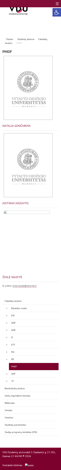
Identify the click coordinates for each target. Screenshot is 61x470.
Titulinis (9, 39)
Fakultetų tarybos (13, 301)
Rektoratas (10, 403)
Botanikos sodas (19, 308)
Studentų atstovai (25, 39)
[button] (57, 12)
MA (12, 352)
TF (12, 381)
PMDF (14, 366)
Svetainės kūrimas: (12, 465)
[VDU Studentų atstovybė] (18, 9)
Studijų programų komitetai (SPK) (21, 432)
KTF (13, 344)
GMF (13, 322)
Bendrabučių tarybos (15, 388)
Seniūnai (9, 417)
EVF (13, 315)
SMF (13, 373)
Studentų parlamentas (15, 424)
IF (12, 337)
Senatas (8, 410)
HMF (13, 330)
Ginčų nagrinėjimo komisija (17, 395)
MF (12, 359)
